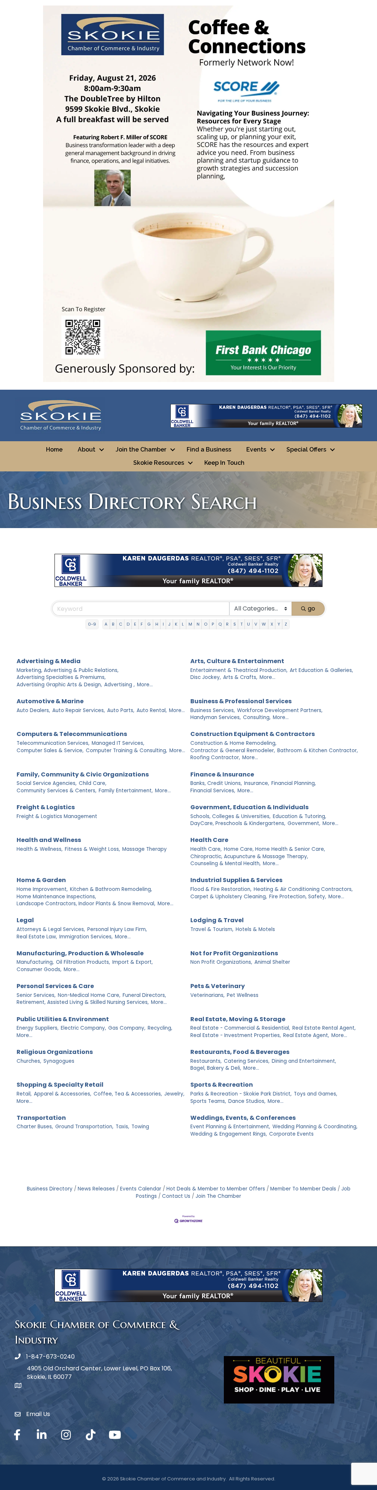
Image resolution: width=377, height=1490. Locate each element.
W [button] (264, 624)
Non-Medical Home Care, (89, 995)
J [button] (169, 624)
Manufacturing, (35, 962)
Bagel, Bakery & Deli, (215, 1068)
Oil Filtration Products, (83, 962)
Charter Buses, (35, 1126)
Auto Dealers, (33, 710)
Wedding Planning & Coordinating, (314, 1126)
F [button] (142, 624)
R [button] (227, 624)
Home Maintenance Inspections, (56, 896)
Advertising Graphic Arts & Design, (59, 684)
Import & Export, (132, 962)
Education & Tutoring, (299, 816)
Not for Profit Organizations (234, 953)
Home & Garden (41, 880)
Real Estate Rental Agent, (324, 1027)
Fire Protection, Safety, (297, 896)
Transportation (41, 1118)
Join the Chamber (141, 449)
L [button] (183, 624)
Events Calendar (140, 1188)
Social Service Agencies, (47, 783)
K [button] (176, 624)
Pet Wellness (242, 995)
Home (54, 449)
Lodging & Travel (217, 920)
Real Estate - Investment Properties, (235, 1035)
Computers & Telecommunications (72, 734)
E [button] (135, 624)
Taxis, (122, 1126)
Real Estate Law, (37, 936)
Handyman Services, (215, 717)
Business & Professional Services (241, 701)
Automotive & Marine (50, 701)
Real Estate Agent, (306, 1035)
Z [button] (286, 624)
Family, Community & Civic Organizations (83, 774)
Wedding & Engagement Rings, (228, 1133)
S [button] (234, 624)
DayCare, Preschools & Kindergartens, (237, 823)
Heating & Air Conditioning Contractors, (303, 889)
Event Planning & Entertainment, (230, 1126)
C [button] (120, 624)
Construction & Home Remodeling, (233, 743)
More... (145, 684)
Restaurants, (206, 1061)
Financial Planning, (293, 783)
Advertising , (119, 684)
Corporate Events (291, 1133)
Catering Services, (246, 1061)
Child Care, (92, 783)
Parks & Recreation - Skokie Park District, (241, 1093)
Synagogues (58, 1061)
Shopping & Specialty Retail (60, 1084)
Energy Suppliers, (38, 1027)
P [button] (213, 624)
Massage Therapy (144, 849)
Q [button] (220, 624)
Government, (304, 823)
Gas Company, (126, 1027)
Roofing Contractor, (215, 757)
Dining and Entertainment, (304, 1061)
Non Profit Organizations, (221, 962)
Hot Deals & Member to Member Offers (215, 1188)
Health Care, (206, 849)
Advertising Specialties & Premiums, (61, 677)
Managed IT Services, (118, 743)
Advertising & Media (49, 661)
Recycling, (160, 1027)
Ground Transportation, (84, 1126)
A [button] (106, 624)
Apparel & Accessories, (62, 1093)
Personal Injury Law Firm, (117, 929)
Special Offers (306, 449)
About (86, 449)
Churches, (29, 1061)
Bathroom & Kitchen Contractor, (317, 750)
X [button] (272, 624)
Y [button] (279, 624)
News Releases (96, 1188)
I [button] (163, 624)
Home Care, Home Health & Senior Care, (274, 849)
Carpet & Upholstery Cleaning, (228, 896)
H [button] (156, 624)
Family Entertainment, (126, 790)
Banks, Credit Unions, (216, 783)
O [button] (205, 624)
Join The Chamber (218, 1196)
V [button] (255, 624)
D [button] (128, 624)
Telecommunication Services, (53, 743)
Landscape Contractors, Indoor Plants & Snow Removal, (86, 903)
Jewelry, (174, 1093)
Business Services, (212, 710)
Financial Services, (212, 790)
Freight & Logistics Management (57, 816)
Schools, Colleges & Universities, (230, 816)
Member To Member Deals (303, 1188)
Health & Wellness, (40, 849)
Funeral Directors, (144, 995)
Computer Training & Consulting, (126, 750)
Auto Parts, (120, 710)
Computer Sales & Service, (50, 750)
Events (256, 449)
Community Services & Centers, (56, 790)
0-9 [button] (92, 624)
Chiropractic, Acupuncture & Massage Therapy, (249, 856)
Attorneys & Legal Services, (51, 929)
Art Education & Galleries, (321, 670)
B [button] (113, 624)
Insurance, (256, 783)
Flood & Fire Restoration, (220, 889)
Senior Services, (36, 995)
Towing (140, 1126)
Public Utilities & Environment (63, 1019)
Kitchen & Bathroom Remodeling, (111, 889)
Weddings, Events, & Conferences (243, 1118)
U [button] (248, 624)
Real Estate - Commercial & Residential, (240, 1027)
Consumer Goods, (39, 969)
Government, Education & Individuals (249, 807)
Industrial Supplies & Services (236, 880)
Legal (25, 920)
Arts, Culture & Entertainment (237, 661)
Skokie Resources (158, 462)
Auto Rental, (152, 710)
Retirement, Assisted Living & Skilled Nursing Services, (83, 1002)
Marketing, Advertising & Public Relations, (68, 670)
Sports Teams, (208, 1101)
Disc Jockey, (205, 677)
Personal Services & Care (55, 986)
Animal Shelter (272, 962)
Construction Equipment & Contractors (252, 734)
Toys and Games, (315, 1093)
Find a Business (209, 449)
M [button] (190, 624)
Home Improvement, (42, 889)
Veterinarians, (207, 995)
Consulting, (257, 717)
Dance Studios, (246, 1101)
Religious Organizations (55, 1052)
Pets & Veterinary (217, 986)
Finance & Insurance (222, 774)
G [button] (149, 624)
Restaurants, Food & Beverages (239, 1052)
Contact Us (176, 1196)
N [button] (198, 624)
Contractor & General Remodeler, (232, 750)
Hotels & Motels (255, 929)
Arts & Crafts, (240, 677)
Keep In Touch (224, 462)
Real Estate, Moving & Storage (237, 1019)
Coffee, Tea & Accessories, (128, 1093)
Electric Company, (83, 1027)
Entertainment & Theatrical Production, (239, 670)
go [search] (311, 608)
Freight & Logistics (46, 807)
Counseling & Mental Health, (225, 863)
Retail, (24, 1093)
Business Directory (50, 1188)
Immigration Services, (86, 936)
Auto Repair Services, (78, 710)
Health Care (209, 840)
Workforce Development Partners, (280, 710)
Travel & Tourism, (211, 929)
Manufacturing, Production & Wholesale (80, 953)
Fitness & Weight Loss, (92, 849)
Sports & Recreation (221, 1084)
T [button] (241, 624)
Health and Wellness (49, 840)
